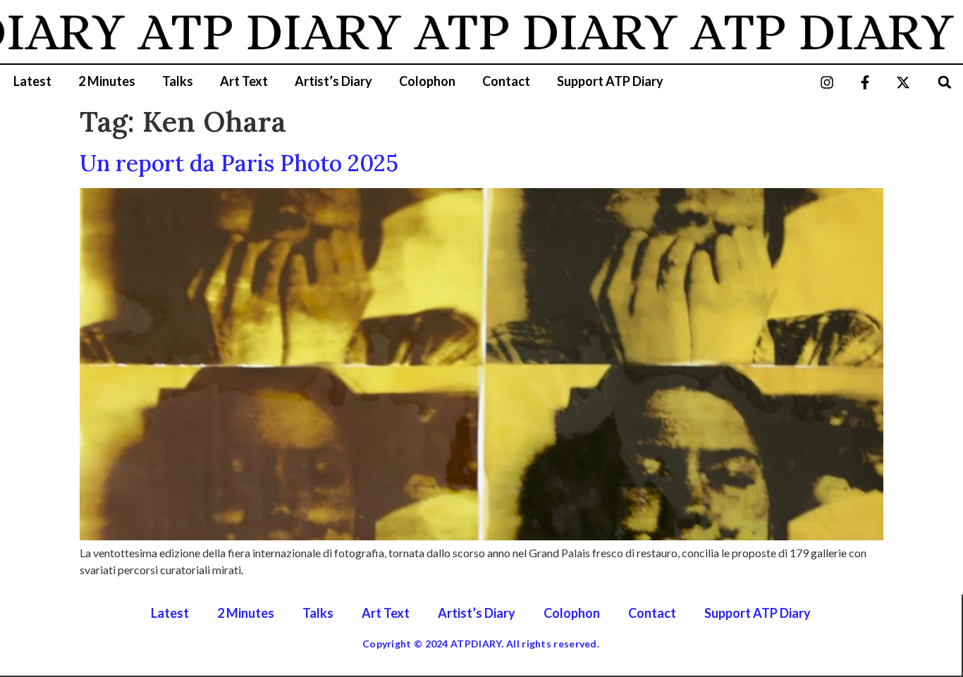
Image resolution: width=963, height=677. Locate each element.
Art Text (244, 81)
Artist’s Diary (333, 81)
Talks (177, 81)
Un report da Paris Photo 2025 (239, 163)
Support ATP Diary (610, 81)
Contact (506, 81)
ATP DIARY (252, 31)
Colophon (427, 81)
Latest (32, 81)
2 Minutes (106, 81)
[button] (945, 82)
